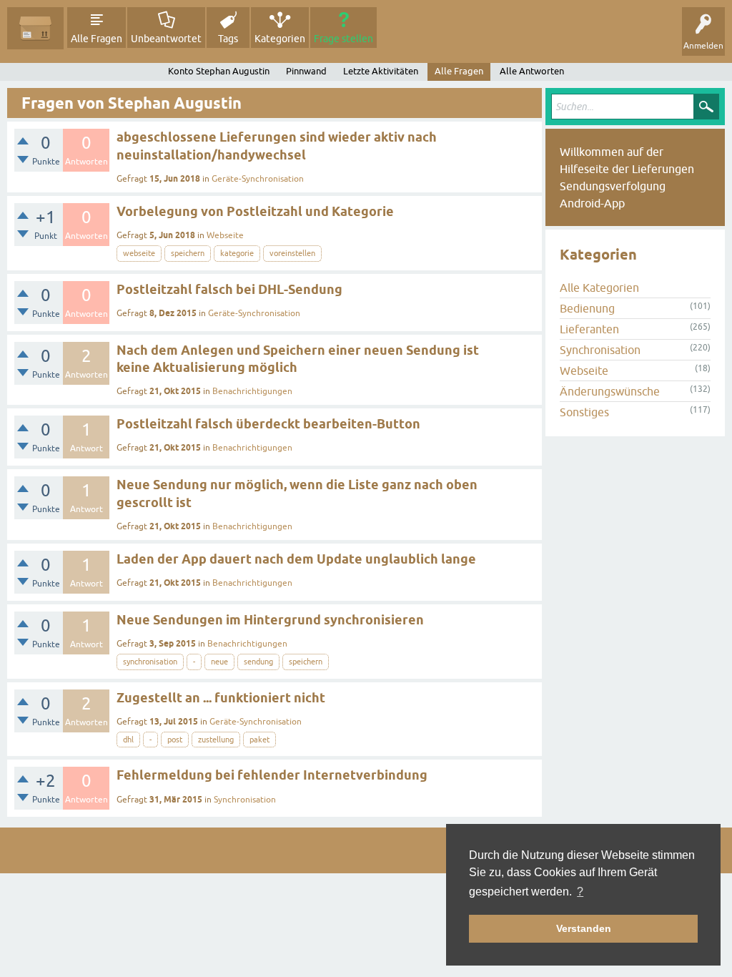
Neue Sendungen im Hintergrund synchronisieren (270, 619)
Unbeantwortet (166, 38)
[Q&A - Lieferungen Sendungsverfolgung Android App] (35, 28)
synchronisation (150, 661)
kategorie (237, 253)
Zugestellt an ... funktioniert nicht (221, 697)
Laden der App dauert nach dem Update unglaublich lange (296, 558)
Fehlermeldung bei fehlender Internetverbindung (272, 774)
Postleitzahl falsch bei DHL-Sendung (229, 289)
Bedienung (587, 308)
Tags (228, 38)
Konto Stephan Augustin (218, 71)
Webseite (225, 235)
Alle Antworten (532, 71)
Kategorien (279, 38)
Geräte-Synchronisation (258, 179)
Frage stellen (343, 38)
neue (219, 661)
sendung (258, 661)
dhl (128, 739)
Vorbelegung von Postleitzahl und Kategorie (255, 211)
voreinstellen (292, 253)
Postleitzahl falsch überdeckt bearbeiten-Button (268, 423)
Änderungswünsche (610, 391)
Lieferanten (589, 329)
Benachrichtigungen (252, 391)
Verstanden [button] (583, 928)
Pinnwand (306, 71)
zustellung (216, 739)
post (174, 739)
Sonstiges (584, 412)
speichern (187, 253)
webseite (139, 253)
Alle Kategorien (599, 287)
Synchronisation (245, 800)
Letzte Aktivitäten (380, 71)
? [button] (580, 891)
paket (259, 739)
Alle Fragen (96, 38)
